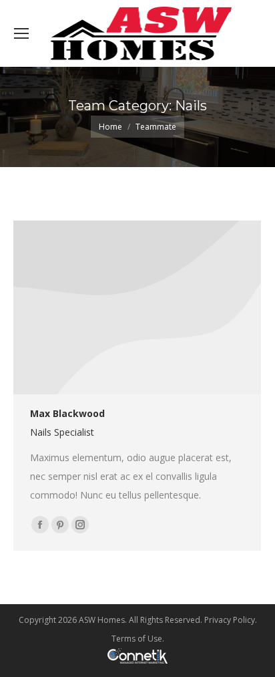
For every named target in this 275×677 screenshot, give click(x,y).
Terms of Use (136, 638)
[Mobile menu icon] (21, 33)
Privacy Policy (229, 620)
